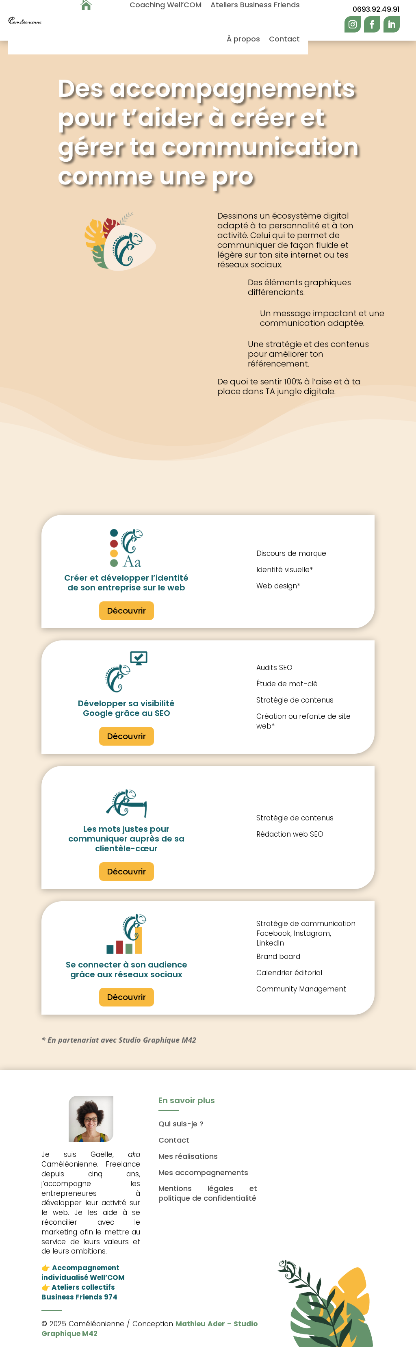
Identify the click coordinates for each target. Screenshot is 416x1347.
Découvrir (126, 610)
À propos (243, 39)
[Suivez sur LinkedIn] (392, 24)
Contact (284, 39)
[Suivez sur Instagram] (352, 24)
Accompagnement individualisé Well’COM (83, 1272)
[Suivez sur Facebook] (372, 24)
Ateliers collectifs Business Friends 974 (79, 1292)
